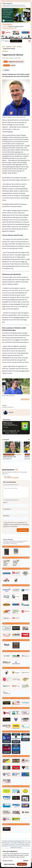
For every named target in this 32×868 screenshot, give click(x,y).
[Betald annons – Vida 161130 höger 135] (6, 713)
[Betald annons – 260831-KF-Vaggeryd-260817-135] (16, 562)
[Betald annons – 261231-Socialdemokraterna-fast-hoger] (6, 748)
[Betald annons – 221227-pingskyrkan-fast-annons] (25, 679)
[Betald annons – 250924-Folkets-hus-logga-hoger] (16, 645)
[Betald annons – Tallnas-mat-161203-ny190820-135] (16, 580)
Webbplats (6, 515)
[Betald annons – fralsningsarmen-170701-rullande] (6, 679)
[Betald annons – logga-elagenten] (25, 635)
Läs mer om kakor (8, 860)
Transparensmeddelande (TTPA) (9, 28)
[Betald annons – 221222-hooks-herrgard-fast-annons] (25, 573)
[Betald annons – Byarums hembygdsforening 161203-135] (16, 812)
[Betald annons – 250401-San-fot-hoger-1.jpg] (6, 611)
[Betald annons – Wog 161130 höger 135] (16, 719)
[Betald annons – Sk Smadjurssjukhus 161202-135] (16, 611)
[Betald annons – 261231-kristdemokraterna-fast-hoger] (16, 748)
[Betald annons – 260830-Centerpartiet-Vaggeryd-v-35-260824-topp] (16, 15)
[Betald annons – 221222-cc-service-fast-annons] (25, 703)
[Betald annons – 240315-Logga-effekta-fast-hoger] (25, 590)
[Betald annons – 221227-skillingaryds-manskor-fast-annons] (25, 812)
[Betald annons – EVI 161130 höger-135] (6, 719)
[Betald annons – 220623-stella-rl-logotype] (6, 663)
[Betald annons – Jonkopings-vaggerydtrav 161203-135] (6, 768)
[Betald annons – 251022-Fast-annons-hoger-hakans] (6, 605)
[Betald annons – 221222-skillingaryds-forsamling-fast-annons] (16, 686)
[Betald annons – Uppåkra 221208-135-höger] (6, 726)
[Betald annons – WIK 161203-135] (6, 774)
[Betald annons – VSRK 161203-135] (25, 761)
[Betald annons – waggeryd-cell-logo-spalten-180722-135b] (16, 713)
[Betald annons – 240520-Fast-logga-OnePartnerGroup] (16, 663)
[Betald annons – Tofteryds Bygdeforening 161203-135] (6, 812)
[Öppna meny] (29, 41)
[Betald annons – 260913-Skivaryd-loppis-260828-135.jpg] (6, 551)
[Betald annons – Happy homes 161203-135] (16, 628)
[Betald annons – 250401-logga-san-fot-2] (25, 597)
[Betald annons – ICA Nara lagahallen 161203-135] (16, 573)
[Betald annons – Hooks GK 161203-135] (6, 761)
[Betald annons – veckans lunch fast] (6, 573)
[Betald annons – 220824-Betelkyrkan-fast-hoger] (6, 686)
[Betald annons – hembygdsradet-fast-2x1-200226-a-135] (16, 791)
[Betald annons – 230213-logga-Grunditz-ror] (6, 590)
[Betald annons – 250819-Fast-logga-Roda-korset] (6, 635)
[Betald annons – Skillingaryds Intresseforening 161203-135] (6, 819)
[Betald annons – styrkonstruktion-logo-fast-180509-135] (25, 726)
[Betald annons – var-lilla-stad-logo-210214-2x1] (16, 32)
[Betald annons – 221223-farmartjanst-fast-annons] (25, 605)
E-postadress (7, 509)
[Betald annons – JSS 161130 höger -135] (25, 719)
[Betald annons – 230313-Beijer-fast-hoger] (16, 635)
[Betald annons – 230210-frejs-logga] (6, 645)
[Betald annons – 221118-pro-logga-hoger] (16, 805)
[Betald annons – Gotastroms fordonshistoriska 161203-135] (25, 791)
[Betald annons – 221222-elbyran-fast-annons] (25, 32)
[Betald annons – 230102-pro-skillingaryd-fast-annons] (6, 798)
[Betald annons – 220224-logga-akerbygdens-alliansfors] (16, 673)
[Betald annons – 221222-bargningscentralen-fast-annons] (16, 703)
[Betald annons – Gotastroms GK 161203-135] (25, 774)
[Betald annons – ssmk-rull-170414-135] (6, 781)
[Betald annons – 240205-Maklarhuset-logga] (25, 656)
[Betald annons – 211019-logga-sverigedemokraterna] (25, 737)
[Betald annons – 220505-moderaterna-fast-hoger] (6, 738)
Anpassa (25, 860)
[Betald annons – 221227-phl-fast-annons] (16, 618)
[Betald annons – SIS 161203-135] (25, 768)
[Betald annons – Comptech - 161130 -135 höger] (25, 713)
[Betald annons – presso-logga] (16, 726)
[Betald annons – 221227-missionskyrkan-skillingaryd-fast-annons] (16, 679)
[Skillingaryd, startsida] (16, 40)
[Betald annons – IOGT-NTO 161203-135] (6, 805)
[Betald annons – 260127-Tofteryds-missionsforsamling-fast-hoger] (6, 693)
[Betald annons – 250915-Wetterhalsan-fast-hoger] (6, 597)
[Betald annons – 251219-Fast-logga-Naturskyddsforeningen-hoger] (16, 819)
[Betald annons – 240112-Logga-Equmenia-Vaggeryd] (25, 673)
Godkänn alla (22, 864)
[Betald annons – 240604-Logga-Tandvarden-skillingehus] (6, 618)
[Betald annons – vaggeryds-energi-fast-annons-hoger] (6, 829)
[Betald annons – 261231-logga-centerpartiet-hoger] (16, 738)
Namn (5, 502)
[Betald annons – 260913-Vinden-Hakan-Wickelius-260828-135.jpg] (16, 551)
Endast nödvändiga (9, 864)
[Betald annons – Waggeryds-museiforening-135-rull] (25, 805)
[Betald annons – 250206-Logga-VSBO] (16, 656)
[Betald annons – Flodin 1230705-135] (6, 656)
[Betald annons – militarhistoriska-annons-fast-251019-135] (6, 791)
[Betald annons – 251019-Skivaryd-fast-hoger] (16, 798)
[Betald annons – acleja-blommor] (6, 628)
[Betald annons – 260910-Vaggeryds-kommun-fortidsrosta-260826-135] (6, 562)
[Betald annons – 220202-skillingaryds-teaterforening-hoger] (25, 798)
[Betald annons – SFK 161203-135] (16, 774)
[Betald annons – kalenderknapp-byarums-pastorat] (25, 686)
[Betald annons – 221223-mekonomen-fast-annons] (6, 703)
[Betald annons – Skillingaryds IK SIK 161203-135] (16, 768)
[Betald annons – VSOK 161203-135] (16, 761)
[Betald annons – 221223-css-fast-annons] (16, 590)
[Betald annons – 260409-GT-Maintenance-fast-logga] (16, 597)
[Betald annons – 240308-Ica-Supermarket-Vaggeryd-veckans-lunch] (6, 580)
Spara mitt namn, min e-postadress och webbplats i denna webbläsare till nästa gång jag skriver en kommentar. (16, 524)
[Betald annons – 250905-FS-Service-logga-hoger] (6, 32)
